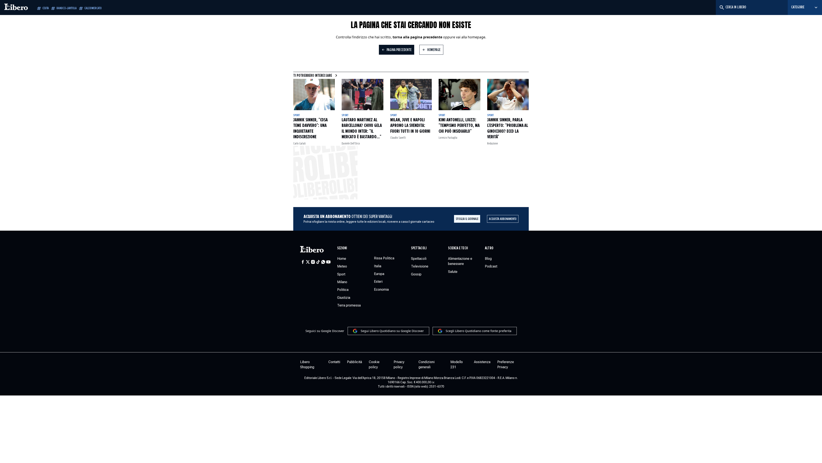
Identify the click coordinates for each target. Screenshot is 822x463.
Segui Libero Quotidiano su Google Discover (392, 331)
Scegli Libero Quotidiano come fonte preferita (478, 331)
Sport (296, 115)
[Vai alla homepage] (16, 7)
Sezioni (342, 248)
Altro (489, 248)
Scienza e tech (458, 248)
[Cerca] (721, 7)
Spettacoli (419, 248)
